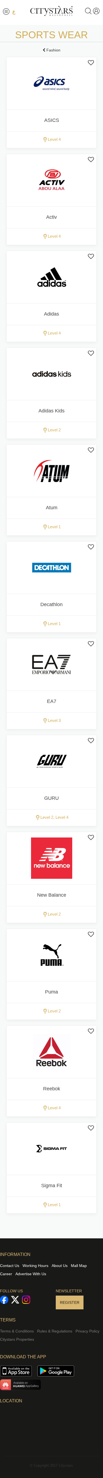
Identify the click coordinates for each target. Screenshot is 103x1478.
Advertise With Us (30, 1274)
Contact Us (9, 1265)
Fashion (52, 50)
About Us (60, 1265)
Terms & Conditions (17, 1331)
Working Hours (35, 1265)
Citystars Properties (17, 1339)
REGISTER (69, 1302)
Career (6, 1274)
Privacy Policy (87, 1331)
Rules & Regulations (54, 1331)
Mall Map (79, 1265)
